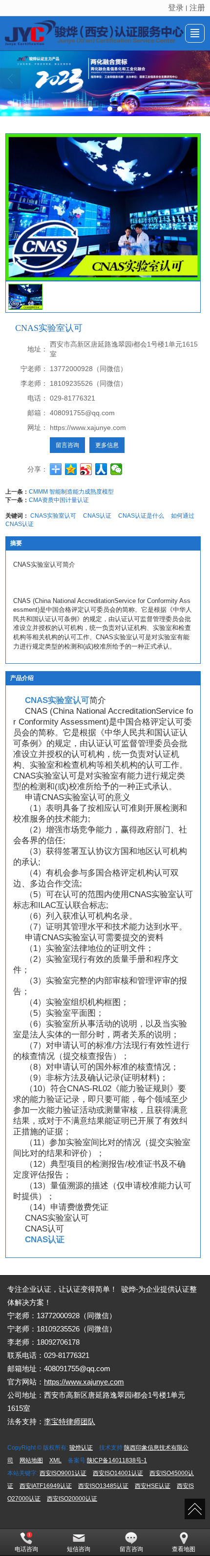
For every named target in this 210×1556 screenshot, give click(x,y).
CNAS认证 (97, 515)
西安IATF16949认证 (46, 1485)
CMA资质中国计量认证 (59, 500)
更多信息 (107, 445)
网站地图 (31, 1460)
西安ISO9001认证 (63, 1473)
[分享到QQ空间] (71, 469)
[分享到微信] (116, 469)
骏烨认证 (81, 1447)
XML (55, 1460)
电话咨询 (26, 1549)
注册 (197, 7)
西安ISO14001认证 (118, 1473)
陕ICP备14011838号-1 (117, 1460)
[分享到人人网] (101, 469)
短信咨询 (78, 1549)
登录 (176, 7)
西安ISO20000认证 (72, 1498)
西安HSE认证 (152, 1485)
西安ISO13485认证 (103, 1485)
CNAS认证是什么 (141, 515)
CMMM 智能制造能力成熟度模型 (71, 491)
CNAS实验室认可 (53, 515)
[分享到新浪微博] (86, 469)
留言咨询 (67, 445)
